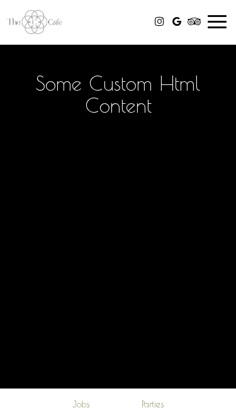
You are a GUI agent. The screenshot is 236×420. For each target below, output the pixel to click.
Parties (153, 404)
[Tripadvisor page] (194, 21)
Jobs (80, 404)
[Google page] (177, 21)
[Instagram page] (159, 21)
